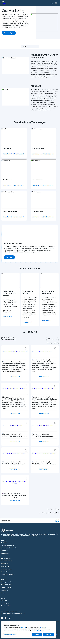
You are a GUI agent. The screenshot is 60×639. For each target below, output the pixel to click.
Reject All (37, 634)
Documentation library (6, 560)
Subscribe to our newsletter (7, 574)
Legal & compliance (6, 587)
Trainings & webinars (6, 605)
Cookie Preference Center (10, 634)
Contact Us (4, 600)
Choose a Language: (6, 613)
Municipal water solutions (7, 545)
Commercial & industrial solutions (9, 548)
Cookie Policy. (40, 630)
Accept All (48, 634)
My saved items (5, 571)
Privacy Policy (42, 627)
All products (4, 542)
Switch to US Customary (8, 339)
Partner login (4, 603)
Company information (6, 582)
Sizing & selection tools (6, 569)
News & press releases (6, 584)
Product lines (4, 550)
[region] (28, 629)
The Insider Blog (5, 566)
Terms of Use (23, 627)
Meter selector (4, 563)
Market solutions (5, 553)
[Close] (53, 623)
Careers (3, 593)
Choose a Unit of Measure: (8, 611)
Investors (3, 590)
